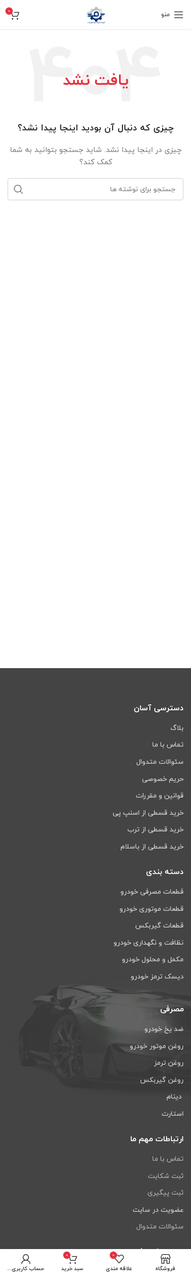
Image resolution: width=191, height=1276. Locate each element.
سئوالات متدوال (160, 1226)
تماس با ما (168, 1159)
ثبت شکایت (166, 1176)
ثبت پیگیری (165, 1193)
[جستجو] (18, 189)
